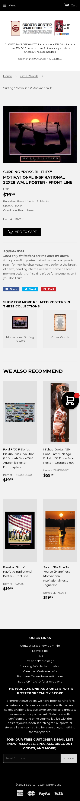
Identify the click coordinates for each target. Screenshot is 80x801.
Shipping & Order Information (40, 666)
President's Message (40, 661)
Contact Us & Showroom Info (40, 645)
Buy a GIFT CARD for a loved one (40, 681)
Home (7, 76)
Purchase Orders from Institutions (40, 676)
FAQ (40, 656)
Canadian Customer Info (40, 671)
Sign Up (68, 758)
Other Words (29, 76)
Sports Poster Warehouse (43, 784)
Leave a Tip (40, 650)
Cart (73, 5)
